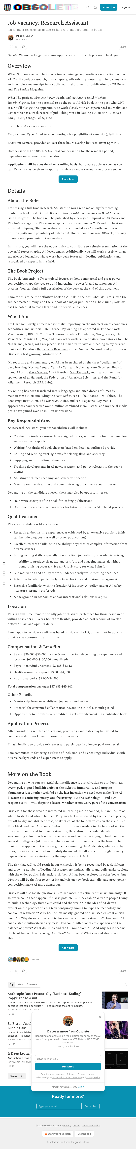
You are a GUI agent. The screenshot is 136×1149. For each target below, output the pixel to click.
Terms (76, 1125)
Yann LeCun (59, 367)
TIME (40, 334)
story (77, 566)
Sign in (125, 7)
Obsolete (13, 354)
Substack (52, 1142)
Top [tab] (11, 984)
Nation (12, 344)
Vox (44, 339)
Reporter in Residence (52, 349)
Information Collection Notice (67, 1077)
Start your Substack (59, 1133)
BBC (31, 334)
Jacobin (28, 344)
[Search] (88, 7)
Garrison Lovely (24, 36)
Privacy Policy (93, 1077)
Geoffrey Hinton (109, 367)
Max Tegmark (79, 372)
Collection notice (91, 1125)
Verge (11, 339)
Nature (21, 334)
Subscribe (108, 7)
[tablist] (24, 984)
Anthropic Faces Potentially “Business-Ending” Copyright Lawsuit (44, 996)
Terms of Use (84, 1074)
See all (14, 1076)
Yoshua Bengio (38, 367)
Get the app (84, 1133)
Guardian (29, 339)
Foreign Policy (105, 334)
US (38, 339)
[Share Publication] (95, 7)
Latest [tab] (20, 984)
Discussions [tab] (33, 984)
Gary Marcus (38, 372)
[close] (99, 1017)
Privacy (67, 1125)
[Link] (3, 66)
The (104, 329)
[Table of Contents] (3, 574)
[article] (68, 1003)
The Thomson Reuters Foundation (70, 334)
